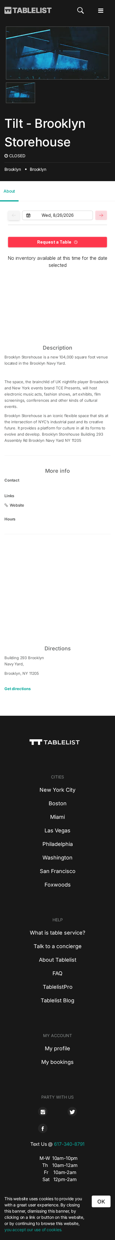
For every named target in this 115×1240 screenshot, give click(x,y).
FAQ (57, 973)
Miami (57, 817)
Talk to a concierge (58, 946)
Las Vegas (57, 830)
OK (101, 1201)
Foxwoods (58, 885)
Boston (58, 803)
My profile (57, 1048)
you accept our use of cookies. (33, 1229)
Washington (57, 857)
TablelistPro (58, 987)
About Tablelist (57, 960)
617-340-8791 (69, 1144)
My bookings (57, 1062)
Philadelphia (57, 844)
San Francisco (57, 871)
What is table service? (57, 933)
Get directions (17, 688)
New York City (57, 790)
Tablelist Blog (57, 1000)
